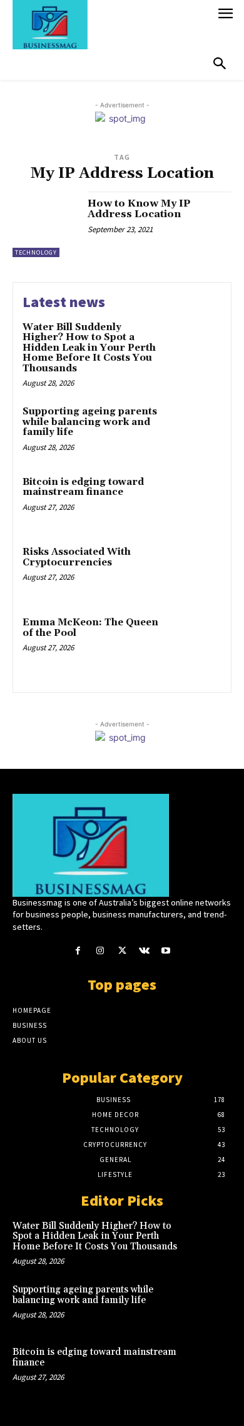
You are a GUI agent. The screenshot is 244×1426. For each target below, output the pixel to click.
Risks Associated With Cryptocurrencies (77, 557)
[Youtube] (166, 951)
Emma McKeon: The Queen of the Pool (90, 628)
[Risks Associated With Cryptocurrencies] (195, 571)
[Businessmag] (111, 24)
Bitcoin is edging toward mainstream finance (83, 487)
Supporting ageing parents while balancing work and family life (90, 422)
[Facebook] (78, 951)
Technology (36, 252)
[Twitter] (122, 951)
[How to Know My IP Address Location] (45, 224)
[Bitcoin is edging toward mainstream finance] (195, 501)
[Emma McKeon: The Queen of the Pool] (195, 641)
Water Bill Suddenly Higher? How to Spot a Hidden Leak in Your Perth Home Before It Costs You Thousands (89, 347)
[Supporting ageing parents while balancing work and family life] (195, 430)
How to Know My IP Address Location (139, 209)
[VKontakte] (144, 951)
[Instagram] (100, 951)
